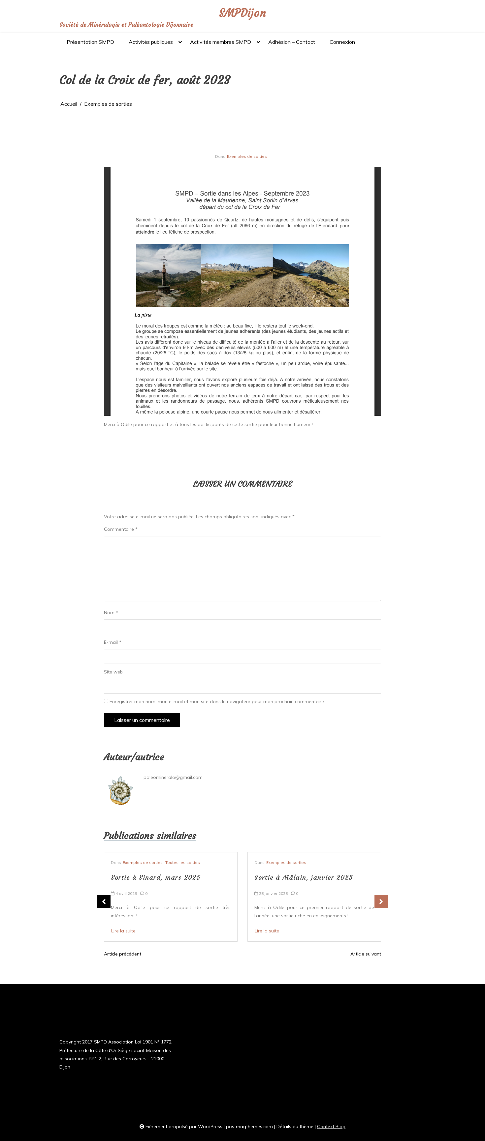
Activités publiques (151, 42)
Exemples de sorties (247, 156)
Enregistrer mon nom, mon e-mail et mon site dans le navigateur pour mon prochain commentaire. (217, 701)
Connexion (342, 42)
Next (381, 901)
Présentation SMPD (90, 42)
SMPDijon (242, 13)
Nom (111, 612)
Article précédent (122, 954)
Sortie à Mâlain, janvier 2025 (303, 877)
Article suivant (365, 954)
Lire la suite (123, 930)
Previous (104, 901)
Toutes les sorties (182, 862)
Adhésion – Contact (291, 42)
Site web (113, 672)
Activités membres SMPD (220, 42)
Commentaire (121, 529)
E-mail (112, 642)
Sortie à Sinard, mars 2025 (155, 877)
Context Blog (331, 1126)
